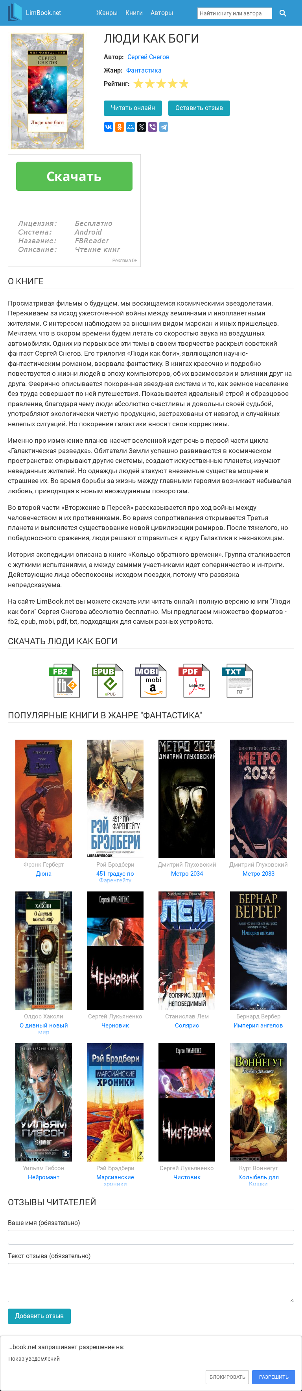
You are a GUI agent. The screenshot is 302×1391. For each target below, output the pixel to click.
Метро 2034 (187, 873)
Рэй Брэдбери (115, 864)
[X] (141, 127)
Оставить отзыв (199, 108)
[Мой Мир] (130, 127)
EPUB (107, 681)
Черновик (115, 1025)
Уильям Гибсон (43, 1168)
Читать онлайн (133, 108)
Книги (134, 13)
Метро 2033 (258, 873)
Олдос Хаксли (43, 1016)
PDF (194, 681)
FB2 (64, 681)
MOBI (151, 681)
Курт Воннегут (258, 1168)
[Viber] (152, 127)
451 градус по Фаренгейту (115, 877)
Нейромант (43, 1177)
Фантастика (144, 70)
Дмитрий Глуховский (187, 864)
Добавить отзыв (39, 1316)
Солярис (187, 1025)
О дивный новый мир (44, 1029)
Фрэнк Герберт (44, 864)
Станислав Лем (187, 1016)
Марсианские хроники (115, 1181)
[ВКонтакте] (108, 127)
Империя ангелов (258, 1025)
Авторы (162, 13)
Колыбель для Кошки (258, 1181)
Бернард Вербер (258, 1016)
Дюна (44, 873)
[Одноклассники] (119, 127)
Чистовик (187, 1177)
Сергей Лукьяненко (115, 1016)
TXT (237, 681)
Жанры (107, 13)
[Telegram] (163, 127)
